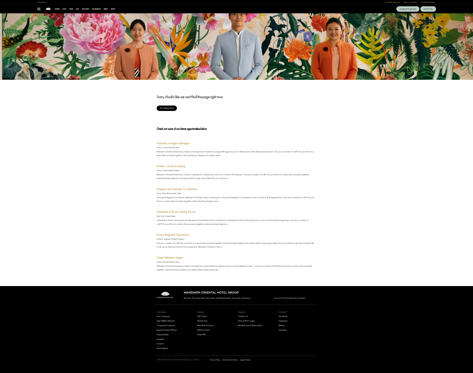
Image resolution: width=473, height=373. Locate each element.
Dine (71, 9)
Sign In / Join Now (410, 2)
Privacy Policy (215, 360)
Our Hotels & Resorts (392, 2)
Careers (160, 344)
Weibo (282, 326)
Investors (161, 339)
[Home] (48, 9)
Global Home (41, 2)
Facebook (283, 316)
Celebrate (96, 9)
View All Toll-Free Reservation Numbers (289, 298)
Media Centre (203, 330)
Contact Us (243, 316)
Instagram (283, 321)
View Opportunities (167, 108)
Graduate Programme (407, 9)
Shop (113, 9)
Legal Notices (245, 360)
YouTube (283, 330)
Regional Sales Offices (167, 330)
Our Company (163, 316)
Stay (64, 9)
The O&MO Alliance (166, 321)
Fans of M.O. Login (246, 321)
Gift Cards (201, 316)
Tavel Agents (162, 348)
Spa (77, 9)
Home (57, 9)
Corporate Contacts (166, 326)
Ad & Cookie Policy (230, 360)
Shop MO (201, 335)
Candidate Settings (428, 2)
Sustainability (163, 335)
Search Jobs (428, 9)
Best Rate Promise (205, 326)
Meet (106, 9)
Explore (85, 9)
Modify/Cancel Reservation (250, 326)
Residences (202, 321)
